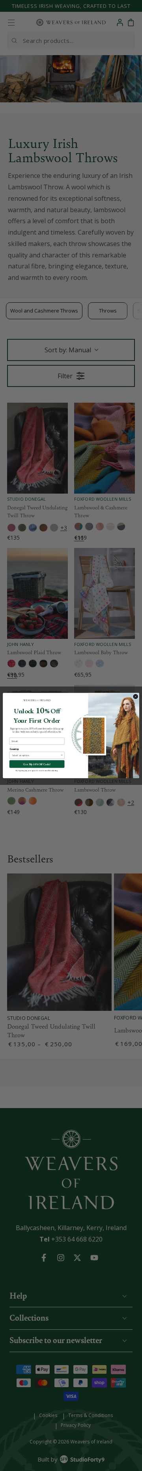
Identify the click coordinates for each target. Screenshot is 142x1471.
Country (14, 749)
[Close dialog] (135, 696)
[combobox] (36, 755)
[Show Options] (61, 755)
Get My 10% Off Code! (36, 764)
